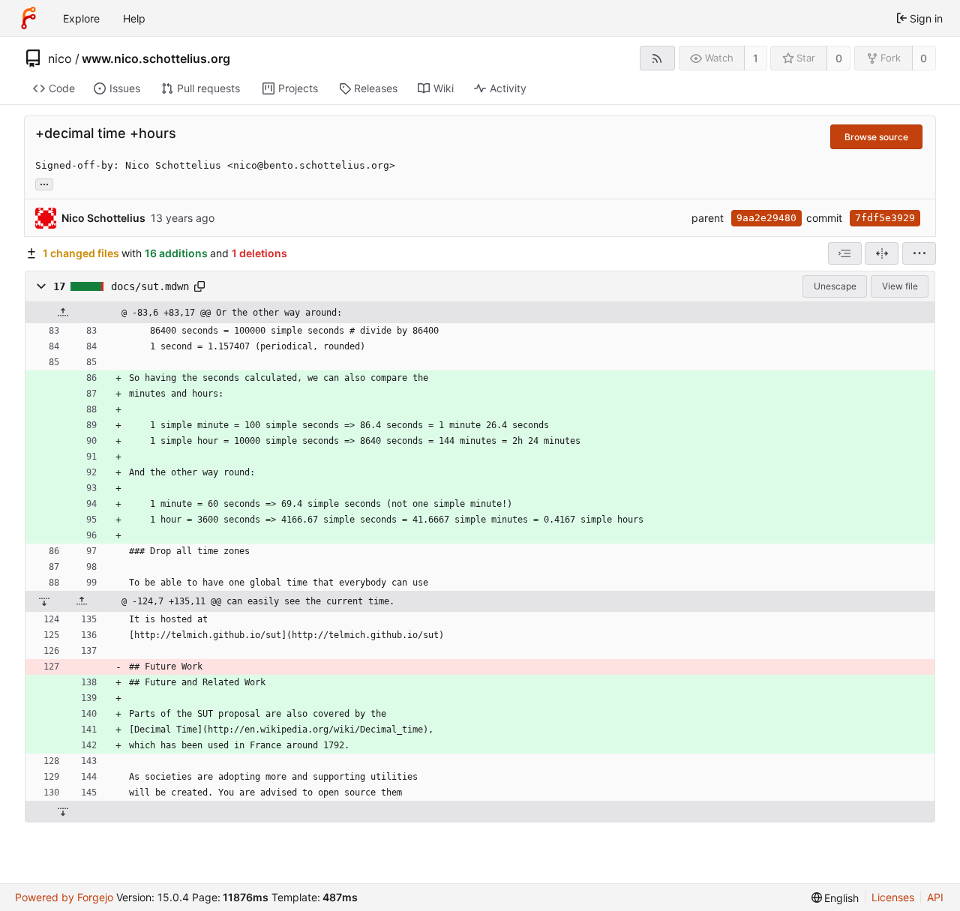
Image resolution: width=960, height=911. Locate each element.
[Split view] (881, 253)
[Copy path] (199, 286)
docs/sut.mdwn (150, 286)
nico (60, 58)
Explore (81, 18)
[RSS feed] (657, 58)
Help (134, 18)
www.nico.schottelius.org (156, 58)
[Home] (29, 17)
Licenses (893, 897)
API (935, 897)
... (44, 182)
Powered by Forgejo (64, 897)
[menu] (919, 253)
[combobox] (845, 253)
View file (900, 286)
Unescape (835, 286)
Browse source (876, 136)
